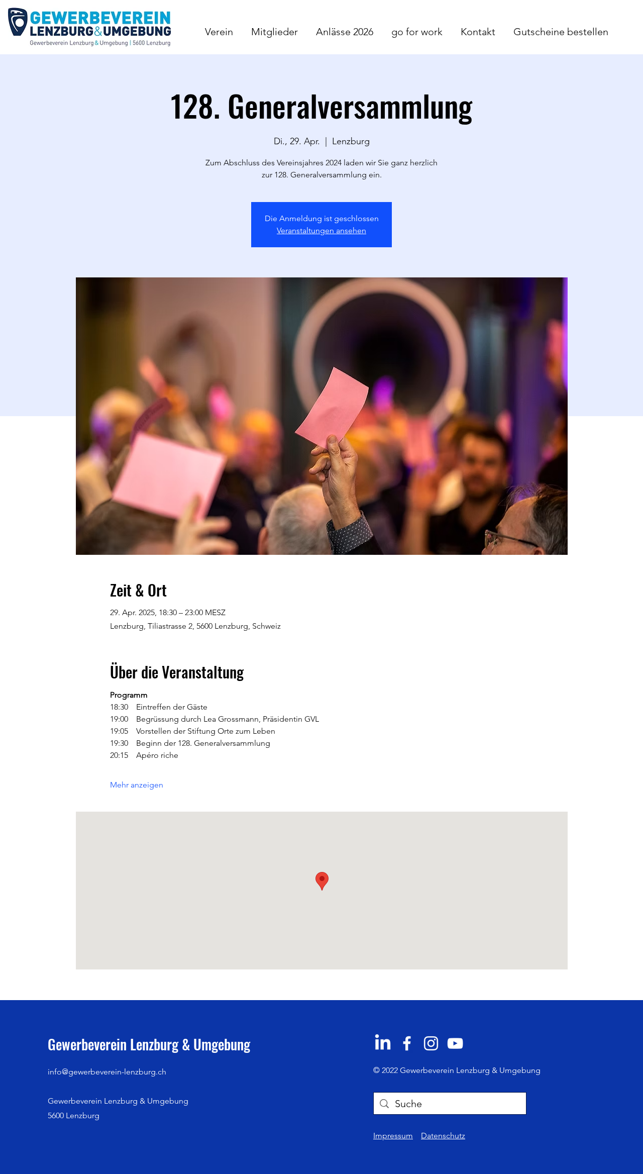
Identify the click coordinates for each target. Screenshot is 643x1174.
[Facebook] (406, 1043)
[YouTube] (455, 1043)
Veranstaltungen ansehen (321, 230)
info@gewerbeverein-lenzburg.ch (107, 1072)
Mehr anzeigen (136, 785)
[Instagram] (431, 1043)
